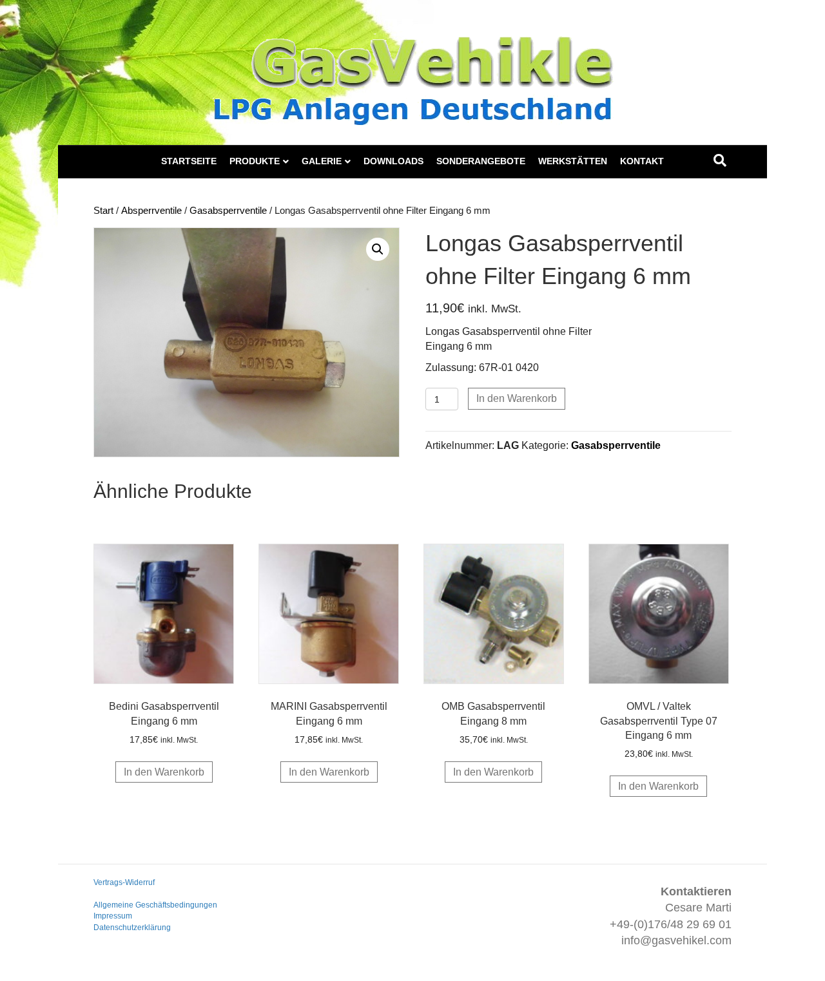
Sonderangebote (480, 161)
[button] (377, 249)
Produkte (254, 161)
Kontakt (642, 161)
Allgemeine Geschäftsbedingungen (155, 905)
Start (103, 210)
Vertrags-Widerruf (124, 882)
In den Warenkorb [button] (164, 772)
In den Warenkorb (516, 398)
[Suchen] (720, 160)
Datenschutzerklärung (132, 927)
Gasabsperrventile (228, 210)
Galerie (322, 161)
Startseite (189, 161)
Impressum (112, 915)
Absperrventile (151, 210)
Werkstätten (572, 161)
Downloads (393, 161)
